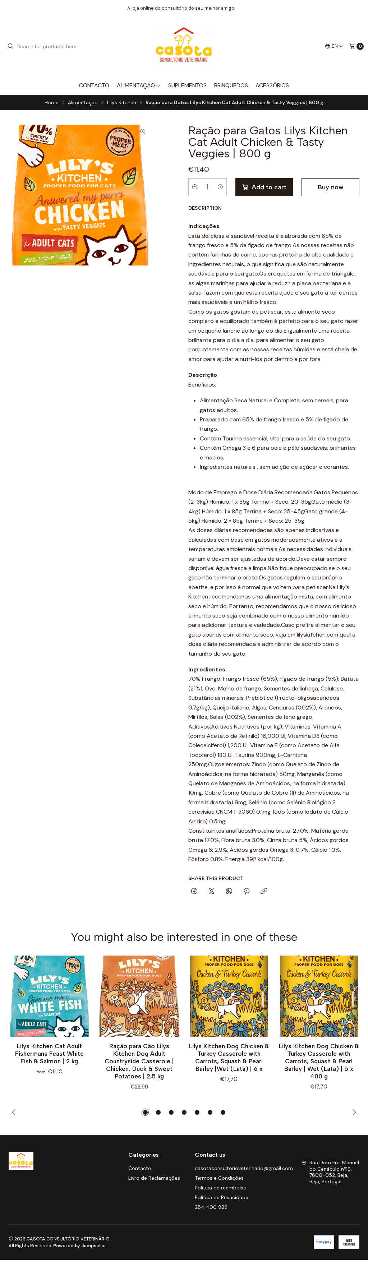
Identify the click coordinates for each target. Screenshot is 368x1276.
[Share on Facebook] (194, 891)
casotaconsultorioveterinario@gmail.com (244, 1168)
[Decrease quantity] (195, 187)
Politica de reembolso (221, 1187)
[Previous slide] (14, 1112)
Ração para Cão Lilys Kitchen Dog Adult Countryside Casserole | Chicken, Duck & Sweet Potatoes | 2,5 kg (139, 1061)
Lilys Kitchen (121, 102)
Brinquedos (231, 85)
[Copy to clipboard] (264, 891)
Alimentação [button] (136, 85)
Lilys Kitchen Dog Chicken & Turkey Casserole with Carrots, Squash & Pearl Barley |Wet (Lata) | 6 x (229, 1057)
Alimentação (83, 102)
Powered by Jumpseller (79, 1246)
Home (52, 102)
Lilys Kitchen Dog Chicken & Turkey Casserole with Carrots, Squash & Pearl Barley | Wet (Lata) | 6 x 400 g (319, 1061)
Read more (240, 8)
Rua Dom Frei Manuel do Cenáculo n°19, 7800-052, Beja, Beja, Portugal (334, 1172)
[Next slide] (354, 1112)
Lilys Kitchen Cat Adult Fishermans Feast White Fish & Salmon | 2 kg (49, 1053)
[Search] (10, 46)
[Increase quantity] (220, 187)
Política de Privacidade (221, 1197)
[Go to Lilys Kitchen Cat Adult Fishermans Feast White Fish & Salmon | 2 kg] (49, 996)
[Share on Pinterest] (246, 891)
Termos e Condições (219, 1178)
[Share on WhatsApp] (229, 891)
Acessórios (272, 85)
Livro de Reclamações (154, 1178)
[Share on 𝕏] (212, 891)
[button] (145, 1112)
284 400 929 (211, 1207)
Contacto (94, 85)
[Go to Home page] (184, 46)
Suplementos (187, 85)
